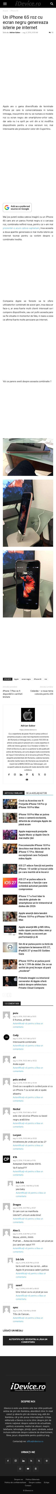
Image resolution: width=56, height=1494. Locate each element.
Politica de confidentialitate (15, 1482)
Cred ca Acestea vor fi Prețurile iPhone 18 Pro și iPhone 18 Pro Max (33, 804)
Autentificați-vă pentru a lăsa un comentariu (28, 1340)
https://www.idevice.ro (28, 730)
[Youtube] (28, 780)
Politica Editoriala (32, 1479)
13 (52, 32)
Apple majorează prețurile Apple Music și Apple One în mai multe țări (34, 834)
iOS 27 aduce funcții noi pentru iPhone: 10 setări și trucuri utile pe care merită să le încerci (36, 869)
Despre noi (18, 1479)
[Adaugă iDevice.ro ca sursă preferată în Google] (28, 207)
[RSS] (31, 1461)
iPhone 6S (14, 10)
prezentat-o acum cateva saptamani (21, 228)
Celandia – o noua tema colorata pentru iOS (41, 692)
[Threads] (36, 1469)
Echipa (46, 1482)
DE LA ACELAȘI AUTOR (36, 793)
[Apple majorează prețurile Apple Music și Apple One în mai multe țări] (10, 835)
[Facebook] (10, 774)
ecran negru (26, 679)
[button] (4, 4)
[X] (40, 774)
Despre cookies (35, 1482)
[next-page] (9, 995)
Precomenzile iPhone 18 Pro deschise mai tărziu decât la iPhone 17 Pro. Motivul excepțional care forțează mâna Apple (34, 852)
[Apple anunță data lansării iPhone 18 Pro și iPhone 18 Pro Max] (10, 917)
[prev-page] (4, 995)
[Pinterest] (28, 774)
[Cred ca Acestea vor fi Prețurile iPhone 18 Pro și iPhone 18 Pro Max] (10, 804)
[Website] (46, 774)
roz (46, 679)
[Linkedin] (22, 774)
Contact (28, 1485)
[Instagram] (16, 774)
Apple (16, 679)
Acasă (5, 10)
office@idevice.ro (35, 1441)
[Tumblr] (34, 774)
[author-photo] (28, 721)
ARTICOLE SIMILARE (14, 793)
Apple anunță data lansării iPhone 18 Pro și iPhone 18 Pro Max (36, 916)
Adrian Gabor (15, 32)
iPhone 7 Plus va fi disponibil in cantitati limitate (12, 694)
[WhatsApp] (20, 1469)
